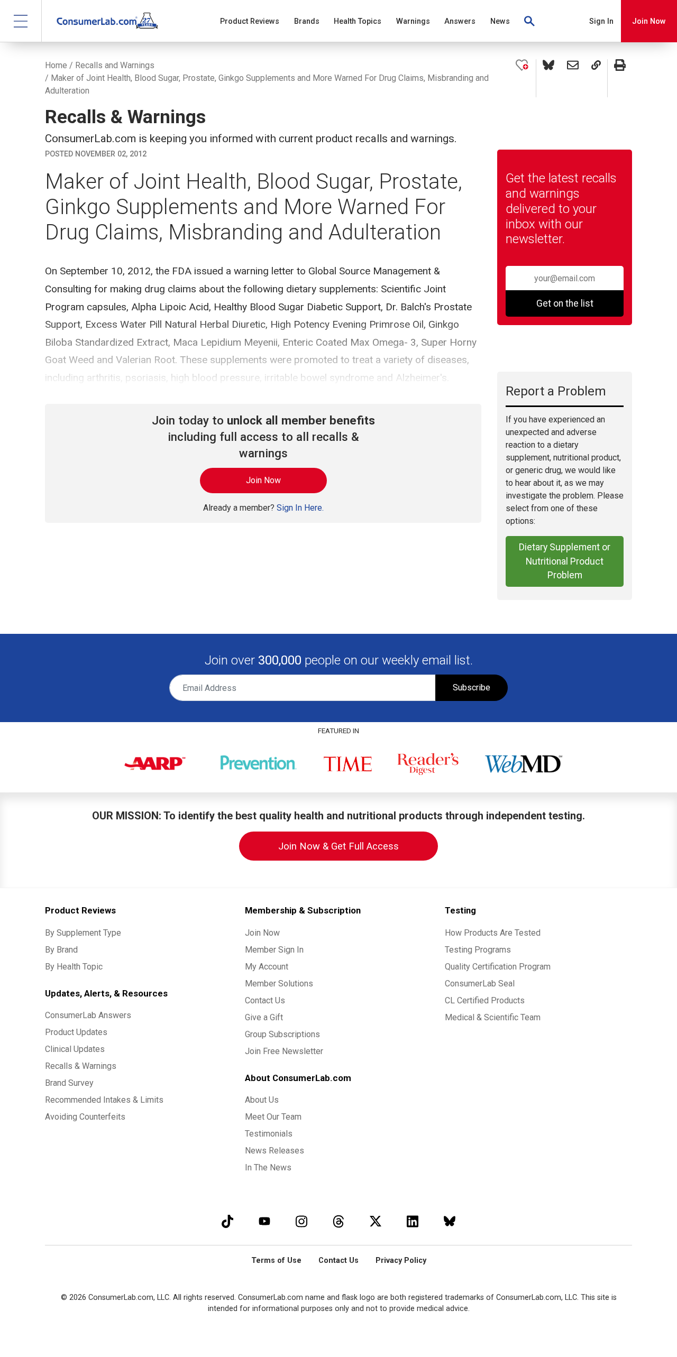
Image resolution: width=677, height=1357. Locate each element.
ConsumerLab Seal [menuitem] (480, 983)
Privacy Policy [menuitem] (401, 1260)
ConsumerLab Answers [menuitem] (88, 1015)
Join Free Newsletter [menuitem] (284, 1051)
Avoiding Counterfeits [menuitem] (85, 1117)
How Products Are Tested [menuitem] (493, 933)
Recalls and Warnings (114, 65)
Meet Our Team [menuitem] (273, 1117)
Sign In (601, 21)
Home (56, 65)
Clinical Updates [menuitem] (75, 1049)
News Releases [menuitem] (274, 1151)
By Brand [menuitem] (61, 950)
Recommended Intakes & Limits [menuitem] (104, 1100)
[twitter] (375, 1220)
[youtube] (264, 1220)
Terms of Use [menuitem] (276, 1260)
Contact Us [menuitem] (265, 1000)
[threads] (338, 1220)
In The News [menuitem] (268, 1167)
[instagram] (301, 1220)
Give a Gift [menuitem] (264, 1017)
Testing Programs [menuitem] (478, 950)
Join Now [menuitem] (262, 933)
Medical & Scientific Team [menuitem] (493, 1017)
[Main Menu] (21, 21)
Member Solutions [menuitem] (279, 983)
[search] (530, 21)
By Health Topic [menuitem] (74, 967)
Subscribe (471, 687)
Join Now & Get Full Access (338, 846)
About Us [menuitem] (262, 1100)
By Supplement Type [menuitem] (83, 933)
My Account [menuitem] (266, 967)
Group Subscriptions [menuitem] (282, 1034)
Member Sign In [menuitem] (274, 950)
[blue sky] (449, 1220)
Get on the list (564, 303)
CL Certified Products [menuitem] (485, 1000)
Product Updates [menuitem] (76, 1032)
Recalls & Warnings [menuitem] (80, 1066)
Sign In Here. (300, 508)
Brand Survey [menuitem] (69, 1083)
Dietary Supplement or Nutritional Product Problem (564, 561)
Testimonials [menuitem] (268, 1134)
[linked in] (412, 1220)
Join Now (649, 21)
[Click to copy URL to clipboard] (596, 78)
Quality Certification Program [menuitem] (498, 967)
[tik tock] (227, 1220)
